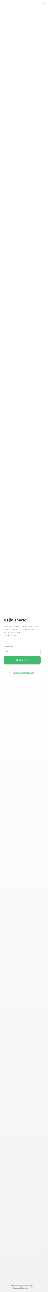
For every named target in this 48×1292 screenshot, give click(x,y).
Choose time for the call (23, 673)
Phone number (9, 646)
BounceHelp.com (22, 1288)
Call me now (22, 660)
